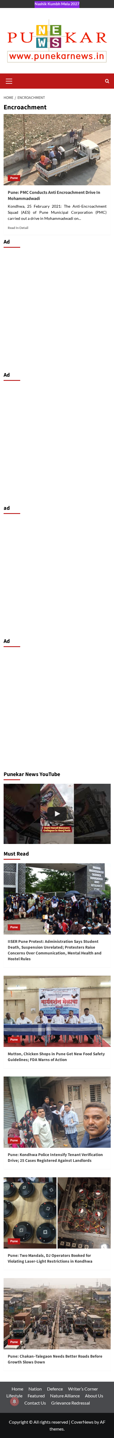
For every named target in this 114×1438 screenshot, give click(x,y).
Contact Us (35, 1402)
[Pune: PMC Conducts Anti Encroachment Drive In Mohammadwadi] (57, 149)
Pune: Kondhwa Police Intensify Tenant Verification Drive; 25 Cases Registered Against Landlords (55, 1157)
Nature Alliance (65, 1395)
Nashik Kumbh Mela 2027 (57, 3)
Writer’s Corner (83, 1388)
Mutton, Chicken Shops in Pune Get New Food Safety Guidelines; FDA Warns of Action (56, 1057)
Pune (14, 178)
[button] (9, 80)
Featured (36, 1395)
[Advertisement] (57, 308)
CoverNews (82, 1421)
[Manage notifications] (14, 1401)
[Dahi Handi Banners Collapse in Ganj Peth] (57, 814)
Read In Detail (18, 228)
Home (17, 1388)
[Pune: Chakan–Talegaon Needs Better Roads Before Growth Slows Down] (57, 1313)
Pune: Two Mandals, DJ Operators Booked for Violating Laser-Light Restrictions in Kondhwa (50, 1258)
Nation (35, 1388)
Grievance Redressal (70, 1402)
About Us (94, 1395)
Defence (55, 1388)
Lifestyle (14, 1395)
